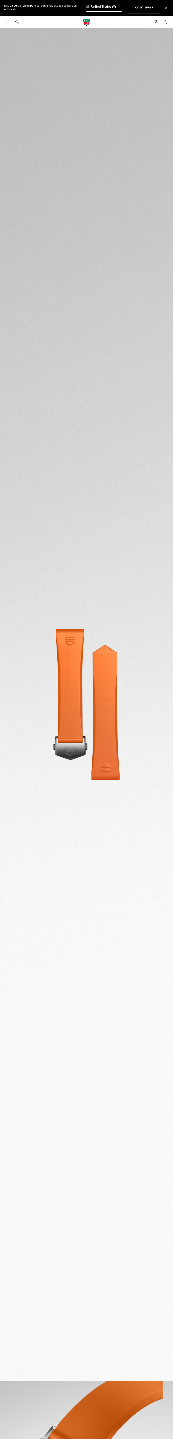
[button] (165, 22)
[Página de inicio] (86, 22)
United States (101, 6)
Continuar (147, 7)
